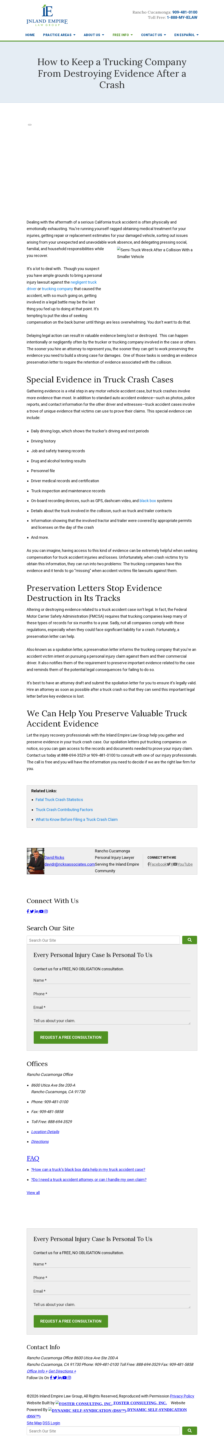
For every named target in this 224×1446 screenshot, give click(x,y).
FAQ (33, 1158)
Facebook (158, 864)
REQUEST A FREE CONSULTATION (71, 1037)
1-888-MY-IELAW (182, 17)
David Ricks (54, 857)
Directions (40, 1141)
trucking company (57, 288)
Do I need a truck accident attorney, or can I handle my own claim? (89, 1179)
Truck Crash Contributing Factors (64, 809)
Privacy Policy (182, 1396)
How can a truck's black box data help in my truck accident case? (88, 1169)
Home (30, 35)
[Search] (189, 940)
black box (148, 500)
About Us (92, 35)
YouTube (185, 864)
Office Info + (37, 1371)
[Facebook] (28, 911)
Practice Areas (57, 35)
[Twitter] (32, 911)
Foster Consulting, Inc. (139, 1403)
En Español (185, 35)
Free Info (121, 35)
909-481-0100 (184, 12)
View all (33, 1192)
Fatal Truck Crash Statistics (59, 799)
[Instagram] (46, 911)
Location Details (45, 1131)
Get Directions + (62, 1371)
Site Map (34, 1423)
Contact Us (152, 35)
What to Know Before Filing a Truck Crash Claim (77, 819)
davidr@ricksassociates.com (69, 864)
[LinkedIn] (37, 911)
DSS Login (51, 1423)
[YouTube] (41, 911)
